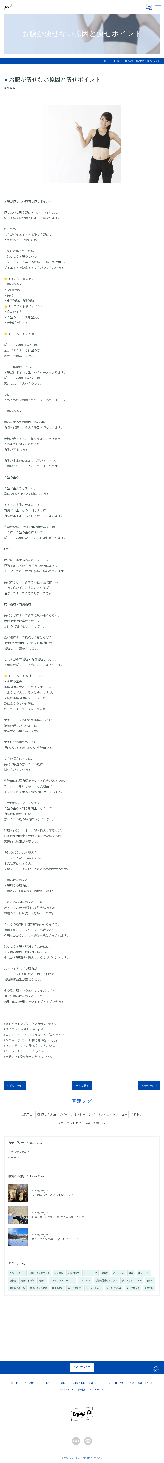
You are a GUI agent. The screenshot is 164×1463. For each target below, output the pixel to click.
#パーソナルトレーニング (77, 1114)
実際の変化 (57, 1288)
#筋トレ (137, 1114)
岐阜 (131, 1272)
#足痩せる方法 (46, 1114)
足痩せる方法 (27, 1280)
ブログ (15, 1158)
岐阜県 (105, 1272)
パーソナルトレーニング (62, 1280)
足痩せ (42, 1280)
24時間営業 (73, 1272)
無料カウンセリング (40, 1272)
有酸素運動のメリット (106, 1280)
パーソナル (118, 1272)
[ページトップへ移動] (156, 1367)
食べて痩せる (133, 1288)
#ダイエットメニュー (113, 1114)
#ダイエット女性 (70, 1123)
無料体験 (58, 1272)
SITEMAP (97, 1390)
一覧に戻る (82, 1085)
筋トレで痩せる (17, 1288)
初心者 (13, 1280)
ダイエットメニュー (132, 1280)
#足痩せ (27, 1114)
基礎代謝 (148, 1288)
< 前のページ (14, 1085)
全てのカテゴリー (21, 1151)
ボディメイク (90, 1272)
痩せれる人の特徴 (38, 1288)
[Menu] (157, 7)
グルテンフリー (17, 1272)
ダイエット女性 (93, 1288)
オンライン (143, 1272)
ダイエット (84, 1280)
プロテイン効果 (114, 1288)
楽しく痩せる (74, 1288)
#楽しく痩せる (95, 1123)
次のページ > (149, 1085)
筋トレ (150, 1280)
